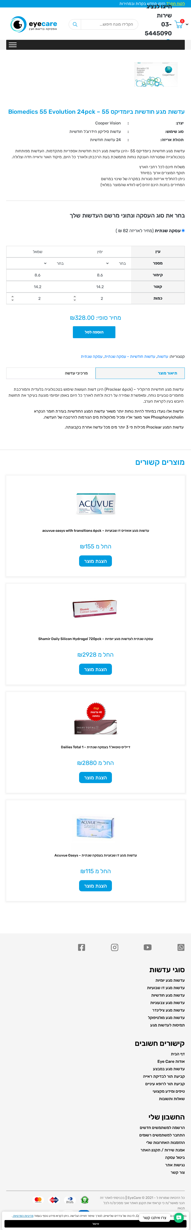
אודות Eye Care (171, 1061)
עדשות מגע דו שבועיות (166, 987)
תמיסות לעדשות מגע (167, 1025)
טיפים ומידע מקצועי (169, 1091)
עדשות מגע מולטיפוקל (166, 1017)
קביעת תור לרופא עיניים (165, 1083)
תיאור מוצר (167, 373)
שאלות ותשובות (172, 1098)
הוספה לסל (94, 332)
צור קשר (178, 1172)
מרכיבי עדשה (76, 373)
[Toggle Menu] (13, 44)
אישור (95, 1224)
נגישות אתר (175, 1165)
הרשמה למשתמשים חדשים (162, 1127)
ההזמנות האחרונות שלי (165, 1142)
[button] (179, 1218)
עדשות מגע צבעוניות (167, 1002)
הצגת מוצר (95, 561)
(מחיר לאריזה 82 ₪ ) (148, 230)
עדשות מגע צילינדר (168, 1010)
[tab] (140, 373)
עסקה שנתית (91, 356)
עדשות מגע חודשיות (168, 995)
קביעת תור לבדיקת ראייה (164, 1076)
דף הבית (178, 1054)
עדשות (162, 356)
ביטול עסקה (175, 1157)
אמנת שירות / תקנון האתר (163, 1150)
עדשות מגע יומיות (170, 980)
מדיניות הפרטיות (22, 1216)
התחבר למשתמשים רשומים (162, 1135)
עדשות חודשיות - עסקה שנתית (129, 356)
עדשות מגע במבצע (169, 1069)
